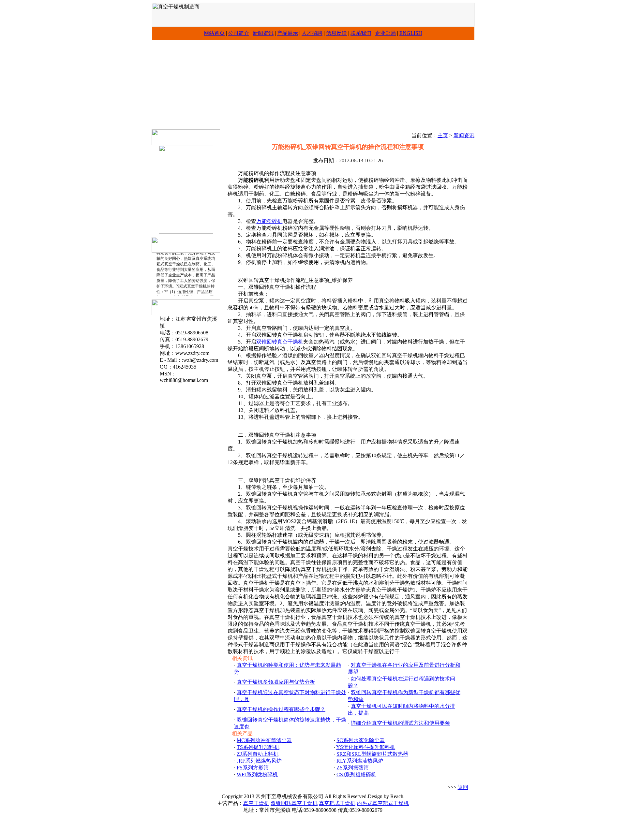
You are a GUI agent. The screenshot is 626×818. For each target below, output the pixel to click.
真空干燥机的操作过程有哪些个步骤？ (281, 709)
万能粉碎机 (269, 221)
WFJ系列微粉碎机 (257, 774)
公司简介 (238, 33)
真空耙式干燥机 (337, 803)
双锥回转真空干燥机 (279, 341)
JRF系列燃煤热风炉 (259, 761)
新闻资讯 (263, 33)
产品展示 (287, 33)
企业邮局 (385, 33)
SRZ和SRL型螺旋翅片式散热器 (372, 754)
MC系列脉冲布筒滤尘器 (264, 740)
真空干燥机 (256, 803)
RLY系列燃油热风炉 (359, 761)
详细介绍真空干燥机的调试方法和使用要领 (400, 723)
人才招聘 (312, 33)
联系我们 (360, 33)
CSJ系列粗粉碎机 (356, 774)
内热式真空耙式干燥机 (383, 803)
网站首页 (214, 33)
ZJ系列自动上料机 (257, 754)
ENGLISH (410, 33)
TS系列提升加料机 (258, 747)
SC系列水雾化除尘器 (360, 740)
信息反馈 (336, 33)
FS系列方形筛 (253, 767)
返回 (463, 787)
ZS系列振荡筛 (352, 767)
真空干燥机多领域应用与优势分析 (276, 682)
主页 (443, 135)
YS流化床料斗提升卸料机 (365, 747)
